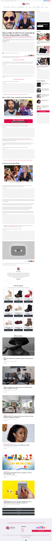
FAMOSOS (22, 522)
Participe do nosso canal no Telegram (18, 79)
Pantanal (26, 36)
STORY (44, 522)
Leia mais (5, 448)
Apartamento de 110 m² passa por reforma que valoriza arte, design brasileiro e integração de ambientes (18, 416)
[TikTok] (50, 0)
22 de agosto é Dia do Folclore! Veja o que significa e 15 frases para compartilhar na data (18, 473)
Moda (23, 36)
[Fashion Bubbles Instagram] (18, 121)
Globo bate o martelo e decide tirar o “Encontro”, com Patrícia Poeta (17, 94)
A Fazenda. (26, 125)
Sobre (2, 0)
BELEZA (31, 522)
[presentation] (18, 346)
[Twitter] (45, 0)
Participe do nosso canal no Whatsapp (18, 59)
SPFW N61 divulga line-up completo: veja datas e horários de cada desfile (18, 359)
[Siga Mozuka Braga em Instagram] (18, 279)
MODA (29, 522)
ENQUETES (15, 522)
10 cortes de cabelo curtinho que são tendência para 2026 (16, 445)
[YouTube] (48, 0)
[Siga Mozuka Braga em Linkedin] (19, 279)
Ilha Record (20, 36)
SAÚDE (34, 522)
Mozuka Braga (18, 271)
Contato (15, 0)
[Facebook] (44, 0)
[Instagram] (47, 0)
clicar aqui (10, 226)
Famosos (3, 31)
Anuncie (5, 0)
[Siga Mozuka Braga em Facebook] (17, 279)
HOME (8, 522)
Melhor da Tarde (22, 139)
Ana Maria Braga (7, 36)
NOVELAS (26, 522)
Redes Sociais (5, 500)
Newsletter (12, 0)
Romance (7, 37)
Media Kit (22, 529)
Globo (18, 36)
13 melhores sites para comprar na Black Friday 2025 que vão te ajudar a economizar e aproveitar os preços (43, 67)
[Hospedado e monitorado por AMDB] (26, 540)
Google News (8, 0)
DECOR (37, 522)
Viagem (10, 37)
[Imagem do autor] (3, 53)
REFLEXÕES (40, 522)
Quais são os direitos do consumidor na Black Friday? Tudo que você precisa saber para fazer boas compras (43, 54)
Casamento (11, 36)
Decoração (38, 7)
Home (5, 7)
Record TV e (15, 125)
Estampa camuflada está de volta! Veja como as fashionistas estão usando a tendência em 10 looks (18, 388)
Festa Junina (15, 36)
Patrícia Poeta (29, 36)
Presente (4, 37)
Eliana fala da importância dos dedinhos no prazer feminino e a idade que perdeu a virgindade (19, 160)
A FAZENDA (11, 522)
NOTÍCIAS (19, 522)
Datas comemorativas (6, 471)
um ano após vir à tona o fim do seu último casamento (25, 56)
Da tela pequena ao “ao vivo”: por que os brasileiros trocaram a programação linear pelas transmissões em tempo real (17, 502)
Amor (4, 36)
